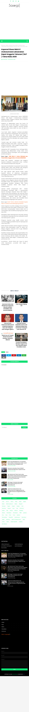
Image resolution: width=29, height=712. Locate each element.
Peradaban (15, 512)
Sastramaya (17, 517)
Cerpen (13, 506)
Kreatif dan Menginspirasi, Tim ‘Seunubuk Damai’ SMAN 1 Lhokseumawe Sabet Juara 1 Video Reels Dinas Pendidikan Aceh (17, 463)
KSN (7, 510)
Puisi (6, 515)
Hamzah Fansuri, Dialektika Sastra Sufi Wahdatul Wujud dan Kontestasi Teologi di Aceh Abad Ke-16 (21, 326)
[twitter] (13, 1)
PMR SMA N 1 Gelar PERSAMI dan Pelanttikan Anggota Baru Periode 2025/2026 (14, 157)
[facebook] (10, 1)
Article (12, 501)
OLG (24, 674)
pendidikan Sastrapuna (6, 546)
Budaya (3, 506)
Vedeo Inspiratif (14, 521)
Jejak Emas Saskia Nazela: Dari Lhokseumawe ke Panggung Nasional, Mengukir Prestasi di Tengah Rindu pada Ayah (16, 491)
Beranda (3, 45)
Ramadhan (4, 517)
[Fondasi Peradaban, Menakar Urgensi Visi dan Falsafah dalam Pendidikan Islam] (21, 337)
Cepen (8, 506)
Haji (17, 508)
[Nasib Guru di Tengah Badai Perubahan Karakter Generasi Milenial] (7, 333)
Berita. (16, 503)
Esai (22, 506)
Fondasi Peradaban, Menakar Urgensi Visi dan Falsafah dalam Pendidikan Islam (21, 345)
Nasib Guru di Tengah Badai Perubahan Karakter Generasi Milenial (8, 338)
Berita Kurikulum (9, 503)
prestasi (25, 512)
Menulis (16, 510)
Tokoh (7, 521)
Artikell (24, 501)
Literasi (11, 510)
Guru (13, 508)
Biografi (20, 503)
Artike (16, 501)
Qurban (18, 515)
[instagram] (16, 1)
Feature (9, 508)
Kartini (3, 510)
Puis (3, 515)
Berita (3, 503)
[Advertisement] (14, 23)
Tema (3, 521)
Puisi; (10, 515)
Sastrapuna (4, 59)
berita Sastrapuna (19, 544)
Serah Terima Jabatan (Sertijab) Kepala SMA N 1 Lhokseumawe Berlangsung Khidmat (14, 202)
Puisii (14, 515)
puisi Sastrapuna (18, 546)
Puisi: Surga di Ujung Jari (21, 304)
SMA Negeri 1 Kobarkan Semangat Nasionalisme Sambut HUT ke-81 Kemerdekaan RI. (15, 484)
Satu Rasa (24, 517)
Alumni (7, 501)
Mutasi (3, 512)
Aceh (3, 501)
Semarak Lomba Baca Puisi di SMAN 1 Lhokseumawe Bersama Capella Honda (16, 469)
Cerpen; (18, 506)
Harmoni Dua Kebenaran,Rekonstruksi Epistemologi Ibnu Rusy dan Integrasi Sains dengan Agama (7, 326)
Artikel (7, 45)
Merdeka (21, 510)
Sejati (3, 519)
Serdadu (8, 519)
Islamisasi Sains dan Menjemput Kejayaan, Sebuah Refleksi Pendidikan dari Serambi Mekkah (8, 307)
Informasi (22, 508)
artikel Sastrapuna (5, 544)
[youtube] (18, 1)
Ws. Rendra (4, 524)
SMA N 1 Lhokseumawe (16, 519)
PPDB (20, 512)
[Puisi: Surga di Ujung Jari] (21, 299)
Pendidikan (9, 512)
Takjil (24, 519)
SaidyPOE (11, 517)
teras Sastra (4, 547)
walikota (20, 521)
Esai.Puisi (4, 508)
